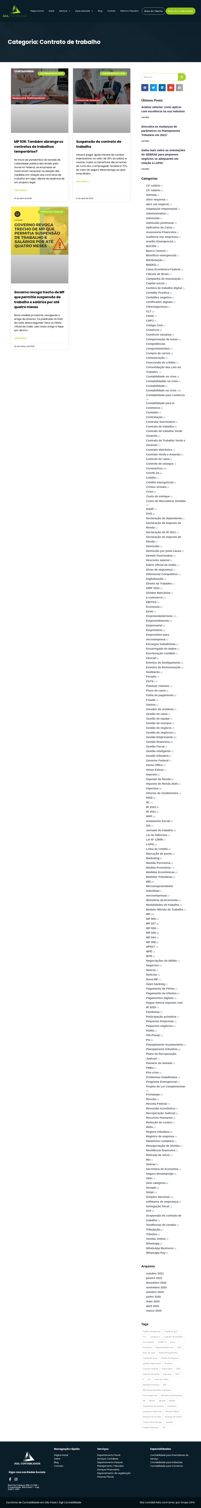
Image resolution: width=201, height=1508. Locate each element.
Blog (100, 11)
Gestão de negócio (158, 727)
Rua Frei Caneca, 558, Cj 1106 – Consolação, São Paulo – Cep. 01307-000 (24, 1487)
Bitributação (154, 260)
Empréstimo (154, 630)
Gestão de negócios (159, 732)
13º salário (153, 190)
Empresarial (154, 625)
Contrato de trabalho (160, 426)
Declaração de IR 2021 (161, 532)
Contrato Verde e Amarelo (163, 454)
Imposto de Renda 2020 (162, 783)
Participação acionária (161, 1016)
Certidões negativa (158, 297)
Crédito (151, 477)
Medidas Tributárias (159, 876)
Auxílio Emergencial (159, 241)
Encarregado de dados (161, 648)
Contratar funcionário (160, 421)
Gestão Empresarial (159, 737)
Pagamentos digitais (160, 998)
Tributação (153, 1229)
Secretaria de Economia (162, 1169)
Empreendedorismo (159, 616)
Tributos (151, 1234)
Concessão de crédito (160, 362)
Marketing (152, 858)
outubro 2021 (155, 1273)
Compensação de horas (162, 339)
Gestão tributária (157, 755)
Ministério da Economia (162, 900)
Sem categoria (155, 1183)
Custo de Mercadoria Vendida (166, 501)
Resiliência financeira (160, 1150)
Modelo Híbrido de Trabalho (164, 909)
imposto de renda (151, 1374)
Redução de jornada (152, 1416)
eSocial (151, 658)
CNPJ (150, 320)
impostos (167, 1374)
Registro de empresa (160, 1136)
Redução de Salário (173, 1416)
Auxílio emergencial (151, 1331)
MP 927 (151, 923)
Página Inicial (37, 11)
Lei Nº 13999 (154, 839)
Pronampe (153, 1094)
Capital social (155, 283)
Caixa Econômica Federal (163, 269)
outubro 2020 (155, 1292)
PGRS (150, 1030)
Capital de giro (171, 1331)
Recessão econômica (160, 1108)
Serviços (63, 11)
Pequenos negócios (159, 1026)
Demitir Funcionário (159, 555)
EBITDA (151, 602)
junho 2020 (153, 1296)
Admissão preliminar (160, 222)
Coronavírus (154, 468)
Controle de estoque (159, 463)
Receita (151, 1099)
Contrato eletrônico (159, 449)
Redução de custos (159, 1122)
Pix (148, 1039)
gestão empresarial (152, 1363)
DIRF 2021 (153, 588)
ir (143, 1379)
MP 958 (151, 942)
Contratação (154, 417)
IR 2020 (151, 807)
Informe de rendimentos (162, 793)
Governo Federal (157, 760)
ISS (148, 825)
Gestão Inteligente (158, 751)
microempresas (156, 895)
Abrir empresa (155, 199)
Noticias (151, 974)
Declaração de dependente (164, 518)
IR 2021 (151, 811)
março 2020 (154, 1310)
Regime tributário (157, 1131)
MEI (148, 881)
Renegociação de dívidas (163, 1145)
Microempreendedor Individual (157, 1390)
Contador (152, 412)
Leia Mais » (21, 190)
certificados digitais (159, 302)
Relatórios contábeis (160, 1141)
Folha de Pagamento (168, 1352)
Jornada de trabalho (159, 830)
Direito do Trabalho (159, 583)
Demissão (152, 546)
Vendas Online (156, 1238)
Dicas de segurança (159, 569)
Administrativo (156, 213)
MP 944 (151, 937)
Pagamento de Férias (160, 988)
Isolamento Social (158, 821)
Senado (151, 1187)
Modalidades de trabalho (162, 904)
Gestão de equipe (158, 718)
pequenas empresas (152, 1411)
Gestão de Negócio (170, 1358)
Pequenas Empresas (160, 1021)
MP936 (172, 1400)
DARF (150, 509)
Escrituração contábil (160, 653)
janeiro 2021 (154, 1278)
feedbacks (153, 672)
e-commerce (154, 597)
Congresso (155, 1336)
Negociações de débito (161, 960)
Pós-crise (152, 1072)
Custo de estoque (158, 496)
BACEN (151, 246)
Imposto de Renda (158, 779)
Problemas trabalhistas (161, 1077)
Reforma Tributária (129, 11)
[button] (144, 87)
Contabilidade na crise (161, 390)
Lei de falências (156, 835)
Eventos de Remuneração (163, 667)
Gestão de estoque (158, 723)
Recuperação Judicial (160, 1113)
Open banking (155, 984)
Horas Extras (154, 769)
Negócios (152, 965)
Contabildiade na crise (161, 376)
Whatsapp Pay (155, 1252)
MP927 (150, 946)
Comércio (152, 329)
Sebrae (150, 1164)
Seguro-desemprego (160, 1173)
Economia (153, 606)
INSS (149, 797)
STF (148, 1210)
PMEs (150, 1067)
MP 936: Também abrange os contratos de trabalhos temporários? (38, 146)
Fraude (150, 700)
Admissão (153, 218)
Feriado (151, 676)
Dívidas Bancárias (158, 592)
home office (167, 1368)
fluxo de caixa (149, 1352)
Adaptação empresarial (161, 208)
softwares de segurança (162, 1201)
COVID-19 (152, 473)
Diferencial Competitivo (162, 574)
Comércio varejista (158, 334)
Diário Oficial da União (161, 564)
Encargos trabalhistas (161, 644)
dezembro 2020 (156, 1282)
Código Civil (154, 325)
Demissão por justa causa (163, 550)
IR (147, 802)
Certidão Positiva (157, 292)
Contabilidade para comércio (165, 395)
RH (148, 1159)
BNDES (151, 264)
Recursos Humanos (159, 1117)
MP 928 (151, 928)
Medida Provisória (158, 867)
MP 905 (151, 918)
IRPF (149, 816)
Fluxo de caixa (156, 690)
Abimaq (151, 194)
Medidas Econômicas (160, 872)
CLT (148, 311)
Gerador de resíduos (160, 709)
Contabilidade (155, 385)
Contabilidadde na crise (162, 381)
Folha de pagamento (160, 695)
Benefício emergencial (161, 255)
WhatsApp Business (159, 1248)
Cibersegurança (156, 306)
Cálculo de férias (157, 274)
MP (148, 914)
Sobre (51, 11)
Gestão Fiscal (155, 746)
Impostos (152, 788)
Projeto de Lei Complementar (165, 1086)
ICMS (178, 1368)
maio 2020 (153, 1301)
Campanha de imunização (163, 278)
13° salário (153, 185)
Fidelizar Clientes (157, 686)
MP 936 (151, 932)
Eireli (149, 611)
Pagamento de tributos (161, 993)
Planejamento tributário (162, 1049)
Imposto (151, 774)
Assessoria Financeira (161, 232)
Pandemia (152, 1012)
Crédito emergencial (159, 482)
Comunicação (155, 357)
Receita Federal (156, 1103)
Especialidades (82, 11)
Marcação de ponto (159, 853)
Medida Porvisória (158, 863)
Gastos (151, 704)
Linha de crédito (157, 849)
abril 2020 (152, 1306)
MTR (149, 956)
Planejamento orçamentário (164, 1044)
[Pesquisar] (182, 77)
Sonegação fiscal (157, 1206)
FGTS (150, 681)
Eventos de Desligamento (163, 662)
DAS (149, 513)
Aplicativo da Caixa (159, 227)
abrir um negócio (157, 204)
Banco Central (155, 250)
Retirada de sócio (158, 1155)
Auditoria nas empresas (162, 236)
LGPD (150, 844)
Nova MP (152, 979)
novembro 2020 (156, 1287)
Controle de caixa (158, 459)
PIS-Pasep (153, 1035)
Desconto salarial (157, 560)
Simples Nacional (157, 1196)
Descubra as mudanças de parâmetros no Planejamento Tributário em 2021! (160, 131)
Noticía (150, 970)
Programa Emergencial (161, 1081)
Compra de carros (158, 353)
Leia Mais (145, 117)
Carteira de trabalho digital (164, 288)
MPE (149, 951)
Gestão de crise (150, 1358)
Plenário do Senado (159, 1063)
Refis (149, 1127)
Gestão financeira (158, 741)
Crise (149, 491)
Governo (168, 1363)
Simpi (150, 1192)
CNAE (150, 316)
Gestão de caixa (157, 713)
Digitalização (154, 578)
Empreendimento (157, 620)
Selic (149, 1178)
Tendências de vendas (161, 1224)
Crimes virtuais (156, 486)
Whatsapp (153, 1243)
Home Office (154, 765)
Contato (111, 11)
